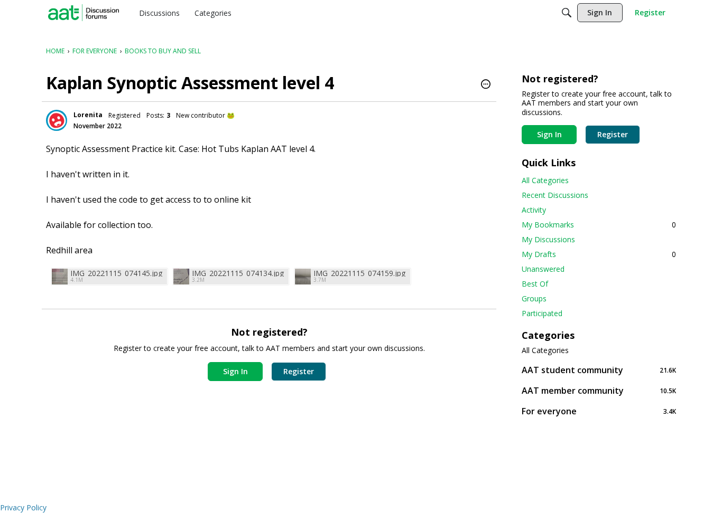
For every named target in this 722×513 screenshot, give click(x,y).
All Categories (545, 180)
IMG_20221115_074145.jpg (116, 273)
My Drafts (599, 254)
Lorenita (88, 114)
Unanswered (543, 269)
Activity (534, 210)
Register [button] (298, 371)
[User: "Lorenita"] (56, 120)
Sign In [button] (235, 371)
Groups (534, 298)
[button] (485, 85)
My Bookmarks (599, 225)
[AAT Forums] (83, 12)
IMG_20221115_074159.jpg (359, 273)
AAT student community (599, 369)
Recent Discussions (555, 195)
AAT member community (599, 390)
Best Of (535, 284)
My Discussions (548, 239)
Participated (542, 313)
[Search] (566, 12)
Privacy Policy (23, 507)
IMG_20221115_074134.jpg (238, 273)
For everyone (599, 410)
